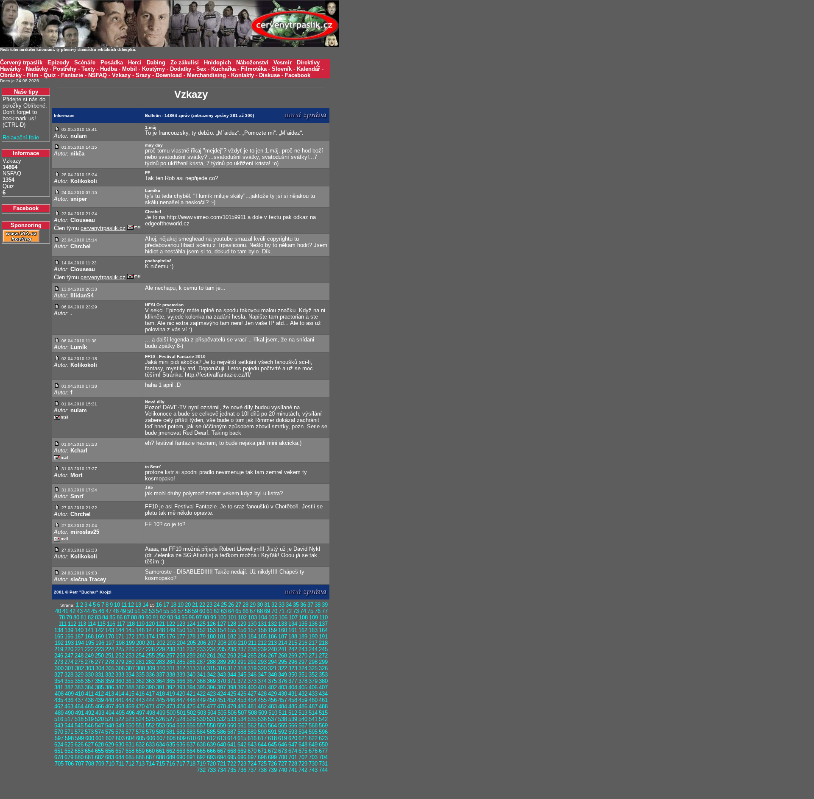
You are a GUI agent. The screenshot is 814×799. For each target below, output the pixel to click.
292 (252, 662)
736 (241, 770)
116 (111, 624)
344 (231, 674)
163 (313, 630)
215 (292, 643)
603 (120, 738)
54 (159, 611)
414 (119, 694)
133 (282, 624)
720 (211, 763)
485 (292, 706)
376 (282, 681)
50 (130, 611)
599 (79, 738)
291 (241, 662)
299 (323, 662)
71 (281, 611)
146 (140, 630)
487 (313, 706)
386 (109, 687)
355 (68, 681)
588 (241, 732)
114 (91, 624)
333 (119, 674)
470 (140, 706)
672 (272, 751)
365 (170, 681)
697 (252, 757)
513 (302, 713)
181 (221, 636)
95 (184, 617)
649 (313, 744)
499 (160, 713)
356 (79, 681)
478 (221, 706)
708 (89, 763)
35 (296, 605)
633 (150, 744)
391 (160, 687)
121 (160, 624)
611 (201, 738)
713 (140, 763)
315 (211, 668)
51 (137, 611)
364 (160, 681)
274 (68, 662)
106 (283, 617)
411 (89, 694)
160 (282, 630)
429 (272, 694)
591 (272, 732)
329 (79, 674)
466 (99, 706)
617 (262, 738)
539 (292, 719)
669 (241, 751)
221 (79, 649)
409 (69, 694)
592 (282, 732)
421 (191, 694)
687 (150, 757)
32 (274, 605)
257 (170, 655)
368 (201, 681)
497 (140, 713)
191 (323, 636)
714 (150, 763)
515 (323, 713)
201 (150, 643)
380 (323, 681)
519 (89, 719)
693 (211, 757)
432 (302, 694)
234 (211, 649)
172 (129, 636)
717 (180, 763)
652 (68, 751)
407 (323, 687)
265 (252, 655)
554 (170, 725)
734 (221, 770)
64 (231, 611)
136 (313, 624)
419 (170, 694)
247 (68, 655)
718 (191, 763)
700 (282, 757)
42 (72, 611)
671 (262, 751)
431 (292, 694)
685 (129, 757)
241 (282, 649)
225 (119, 649)
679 (68, 757)
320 (262, 668)
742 (302, 770)
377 (292, 681)
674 (292, 751)
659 (140, 751)
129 (241, 624)
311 (171, 668)
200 (140, 643)
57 (181, 611)
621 (302, 738)
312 (180, 668)
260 (201, 655)
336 (150, 674)
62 (217, 611)
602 (110, 738)
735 (231, 770)
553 (160, 725)
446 (170, 700)
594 (302, 732)
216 (302, 643)
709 (99, 763)
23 (209, 605)
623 (323, 738)
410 (79, 694)
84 (105, 617)
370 (221, 681)
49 (123, 611)
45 (94, 611)
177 (180, 636)
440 (109, 700)
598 (69, 738)
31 (267, 605)
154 (221, 630)
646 (282, 744)
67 (253, 611)
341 (201, 674)
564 (272, 725)
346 (252, 674)
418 (160, 694)
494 (110, 713)
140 (79, 630)
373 (252, 681)
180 (211, 636)
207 (211, 643)
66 (245, 611)
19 (181, 605)
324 (302, 668)
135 (302, 624)
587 (231, 732)
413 (109, 694)
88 (134, 617)
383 (79, 687)
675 (302, 751)
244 (313, 649)
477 (211, 706)
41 (65, 611)
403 (282, 687)
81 (83, 617)
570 (58, 732)
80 (76, 617)
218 (323, 643)
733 (211, 770)
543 (58, 725)
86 (120, 617)
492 (89, 713)
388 (129, 687)
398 (231, 687)
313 (191, 668)
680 (79, 757)
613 (221, 738)
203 (171, 643)
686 (140, 757)
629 (109, 744)
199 (130, 643)
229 (160, 649)
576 (119, 732)
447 (180, 700)
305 (110, 668)
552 (150, 725)
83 (98, 617)
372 (241, 681)
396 (211, 687)
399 (241, 687)
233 (201, 649)
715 (160, 763)
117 (121, 624)
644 (262, 744)
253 (129, 655)
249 (89, 655)
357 (89, 681)
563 (262, 725)
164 (323, 630)
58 (188, 611)
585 (211, 732)
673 (282, 751)
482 (262, 706)
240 (272, 649)
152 (201, 630)
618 (272, 738)
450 (211, 700)
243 (302, 649)
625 (68, 744)
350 (292, 674)
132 (272, 624)
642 (241, 744)
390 (150, 687)
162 (302, 630)
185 (262, 636)
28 (245, 605)
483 (272, 706)
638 (201, 744)
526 (160, 719)
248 (79, 655)
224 (109, 649)
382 (68, 687)
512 (292, 713)
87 (127, 617)
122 (170, 624)
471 (150, 706)
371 (231, 681)
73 (296, 611)
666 (211, 751)
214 (282, 643)
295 (282, 662)
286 (191, 662)
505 (221, 713)
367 (191, 681)
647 (292, 744)
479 (231, 706)
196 (99, 643)
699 (272, 757)
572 (79, 732)
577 (129, 732)
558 (211, 725)
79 (69, 617)
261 (211, 655)
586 (221, 732)
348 (272, 674)
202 (160, 643)
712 (129, 763)
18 (173, 605)
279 (119, 662)
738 (262, 770)
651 (58, 751)
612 (211, 738)
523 (129, 719)
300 (59, 668)
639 (211, 744)
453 (241, 700)
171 (119, 636)
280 (129, 662)
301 (69, 668)
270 (302, 655)
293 (262, 662)
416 (140, 694)
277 (99, 662)
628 (99, 744)
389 (140, 687)
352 (313, 674)
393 (180, 687)
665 (201, 751)
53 (152, 611)
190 (313, 636)
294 (272, 662)
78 (62, 617)
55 (166, 611)
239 (262, 649)
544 (68, 725)
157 (252, 630)
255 (150, 655)
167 (79, 636)
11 (124, 605)
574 (99, 732)
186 (272, 636)
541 (313, 719)
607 (160, 738)
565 (282, 725)
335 (140, 674)
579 (150, 732)
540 (302, 719)
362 (140, 681)
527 (170, 719)
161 (292, 630)
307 (130, 668)
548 (109, 725)
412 (99, 694)
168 (89, 636)
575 (109, 732)
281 (140, 662)
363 (150, 681)
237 (241, 649)
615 (241, 738)
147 (150, 630)
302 (79, 668)
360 (119, 681)
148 (160, 630)
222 (89, 649)
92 (163, 617)
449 (201, 700)
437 (79, 700)
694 (221, 757)
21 (195, 605)
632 (140, 744)
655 (99, 751)
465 (89, 706)
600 (89, 738)
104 (262, 617)
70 (274, 611)
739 (272, 770)
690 (180, 757)
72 (289, 611)
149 (170, 630)
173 (140, 636)
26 (231, 605)
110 (323, 617)
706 (69, 763)
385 (99, 687)
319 (252, 668)
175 (160, 636)
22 (202, 605)
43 (80, 611)
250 (99, 655)
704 (323, 757)
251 (109, 655)
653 (79, 751)
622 (313, 738)
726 (272, 763)
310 (160, 668)
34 (289, 605)
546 (89, 725)
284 (170, 662)
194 (79, 643)
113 (82, 624)
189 (302, 636)
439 (99, 700)
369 (211, 681)
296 (292, 662)
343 (221, 674)
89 (141, 617)
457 (282, 700)
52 (145, 611)
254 (140, 655)
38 (318, 605)
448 (191, 700)
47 (109, 611)
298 (313, 662)
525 (150, 719)
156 (241, 630)
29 (253, 605)
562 (252, 725)
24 (217, 605)
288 (211, 662)
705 (59, 763)
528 (180, 719)
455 (262, 700)
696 (241, 757)
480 (241, 706)
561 (241, 725)
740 (282, 770)
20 (188, 605)
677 (323, 751)
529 (191, 719)
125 (201, 624)
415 (129, 694)
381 (58, 687)
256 (160, 655)
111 (63, 624)
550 (129, 725)
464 (79, 706)
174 (150, 636)
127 (221, 624)
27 (238, 605)
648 (302, 744)
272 (323, 655)
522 (119, 719)
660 (150, 751)
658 (129, 751)
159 (272, 630)
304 (99, 668)
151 (191, 630)
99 (213, 617)
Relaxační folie (21, 137)
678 (58, 757)
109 (313, 617)
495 (120, 713)
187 (282, 636)
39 (325, 605)
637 (191, 744)
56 (173, 611)
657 (119, 751)
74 (303, 611)
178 (191, 636)
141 (89, 630)
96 (192, 617)
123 (180, 624)
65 (238, 611)
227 (140, 649)
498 (150, 713)
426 (241, 694)
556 (191, 725)
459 (302, 700)
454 (252, 700)
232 (191, 649)
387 (119, 687)
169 (99, 636)
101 (232, 617)
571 (68, 732)
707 (79, 763)
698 (262, 757)
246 (58, 655)
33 (281, 605)
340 (191, 674)
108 (303, 617)
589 (252, 732)
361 (129, 681)
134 (292, 624)
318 (241, 668)
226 (129, 649)
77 (325, 611)
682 (99, 757)
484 (282, 706)
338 (170, 674)
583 (191, 732)
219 (58, 649)
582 (180, 732)
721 (221, 763)
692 (201, 757)
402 (272, 687)
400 (252, 687)
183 (241, 636)
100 (221, 617)
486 (302, 706)
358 (99, 681)
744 (323, 770)
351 (302, 674)
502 (191, 713)
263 (231, 655)
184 (252, 636)
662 (170, 751)
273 (58, 662)
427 (252, 694)
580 (160, 732)
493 (99, 713)
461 (323, 700)
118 (130, 624)
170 (109, 636)
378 (302, 681)
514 (313, 713)
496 (130, 713)
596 (323, 732)
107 (293, 617)
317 (231, 668)
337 (160, 674)
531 (211, 719)
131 (262, 624)
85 (112, 617)
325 (313, 668)
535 (252, 719)
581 (170, 732)
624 (58, 744)
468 (119, 706)
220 (68, 649)
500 (171, 713)
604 (130, 738)
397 (221, 687)
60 (202, 611)
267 (272, 655)
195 (89, 643)
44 (87, 611)
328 (68, 674)
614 (231, 738)
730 (313, 763)
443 (140, 700)
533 (231, 719)
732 (201, 770)
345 (241, 674)
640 (221, 744)
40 (58, 611)
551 (140, 725)
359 (109, 681)
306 (120, 668)
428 (262, 694)
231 (180, 649)
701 (292, 757)
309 (150, 668)
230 (170, 649)
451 (221, 700)
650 (323, 744)
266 (262, 655)
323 (292, 668)
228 (150, 649)
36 (303, 605)
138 (58, 630)
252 (119, 655)
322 (282, 668)
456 (272, 700)
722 (231, 763)
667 (221, 751)
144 (119, 630)
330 (89, 674)
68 (260, 611)
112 (72, 624)
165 (58, 636)
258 (180, 655)
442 (129, 700)
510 (272, 713)
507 (242, 713)
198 (120, 643)
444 (150, 700)
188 (292, 636)
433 (313, 694)
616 (252, 738)
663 (180, 751)
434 (323, 694)
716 (170, 763)
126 (211, 624)
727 (282, 763)
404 (292, 687)
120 (150, 624)
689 (170, 757)
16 (159, 605)
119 (140, 624)
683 (109, 757)
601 (99, 738)
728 (292, 763)
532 (221, 719)
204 (181, 643)
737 (252, 770)
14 (145, 605)
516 (58, 719)
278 (109, 662)
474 (180, 706)
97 (199, 617)
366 (180, 681)
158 (262, 630)
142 (99, 630)
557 (201, 725)
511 (283, 713)
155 (231, 630)
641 (231, 744)
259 (191, 655)
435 (58, 700)
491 (79, 713)
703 (313, 757)
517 (68, 719)
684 (119, 757)
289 (221, 662)
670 (252, 751)
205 (191, 643)
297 (302, 662)
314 (201, 668)
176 (170, 636)
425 (231, 694)
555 (180, 725)
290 (231, 662)
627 (89, 744)
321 (272, 668)
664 (191, 751)
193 (69, 643)
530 (201, 719)
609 (181, 738)
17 (166, 605)
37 (310, 605)
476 (201, 706)
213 (272, 643)
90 (148, 617)
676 (313, 751)
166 (68, 636)
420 (180, 694)
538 (282, 719)
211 (252, 643)
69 (267, 611)
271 (313, 655)
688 (160, 757)
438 (89, 700)
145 (129, 630)
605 (140, 738)
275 (79, 662)
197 (110, 643)
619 (282, 738)
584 (201, 732)
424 (221, 694)
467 (109, 706)
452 (231, 700)
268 (282, 655)
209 (232, 643)
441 (119, 700)
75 (310, 611)
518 (79, 719)
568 (313, 725)
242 (292, 649)
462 (58, 706)
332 (109, 674)
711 (120, 763)
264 (241, 655)
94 (177, 617)
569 (323, 725)
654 (89, 751)
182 (231, 636)
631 (129, 744)
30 (260, 605)
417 (150, 694)
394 (191, 687)
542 (323, 719)
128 (231, 624)
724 (252, 763)
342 (211, 674)
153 (211, 630)
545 (79, 725)
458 (292, 700)
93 (170, 617)
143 (109, 630)
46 (101, 611)
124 (191, 624)
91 (156, 617)
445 (160, 700)
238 (252, 649)
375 (272, 681)
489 (59, 713)
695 (231, 757)
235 (221, 649)
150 (180, 630)
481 (252, 706)
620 (292, 738)
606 (150, 738)
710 (110, 763)
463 (68, 706)
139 (68, 630)
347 (262, 674)
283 (160, 662)
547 (99, 725)
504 (211, 713)
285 (180, 662)
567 (302, 725)
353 (323, 674)
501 (181, 713)
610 (191, 738)
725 (262, 763)
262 (221, 655)
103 (252, 617)
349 (282, 674)
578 (140, 732)
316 (221, 668)
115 (101, 624)
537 (272, 719)
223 (99, 649)
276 (89, 662)
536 (262, 719)
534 (241, 719)
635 (170, 744)
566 (292, 725)
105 (272, 617)
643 (252, 744)
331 (99, 674)
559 (221, 725)
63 (224, 611)
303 (89, 668)
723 (241, 763)
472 (160, 706)
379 (313, 681)
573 (89, 732)
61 (209, 611)
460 (313, 700)
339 (180, 674)
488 (323, 706)
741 (292, 770)
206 (201, 643)
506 (232, 713)
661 (160, 751)
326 (323, 668)
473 (170, 706)
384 (89, 687)
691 (191, 757)
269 (292, 655)
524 (140, 719)
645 (272, 744)
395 (201, 687)
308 (140, 668)
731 (323, 763)
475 (191, 706)
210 (242, 643)
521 (109, 719)
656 (109, 751)
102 (242, 617)
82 (91, 617)
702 (302, 757)
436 (68, 700)
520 (99, 719)
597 (59, 738)
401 (262, 687)
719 (201, 763)
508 (252, 713)
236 (231, 649)
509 (262, 713)
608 (171, 738)
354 (58, 681)
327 (58, 674)
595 (313, 732)
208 (221, 643)
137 (323, 624)
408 (59, 694)
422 (201, 694)
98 (206, 617)
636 (180, 744)
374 (262, 681)
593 (292, 732)
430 (282, 694)
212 (262, 643)
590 (262, 732)
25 (224, 605)
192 (59, 643)
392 (170, 687)
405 (302, 687)
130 (252, 624)
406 (313, 687)
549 (119, 725)
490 (69, 713)
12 (131, 605)
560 (231, 725)
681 (89, 757)
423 (211, 694)
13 (138, 605)
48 (116, 611)
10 (117, 605)
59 (195, 611)
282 (150, 662)
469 (129, 706)
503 (201, 713)
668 (231, 751)
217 (313, 643)
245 (323, 649)
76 (318, 611)
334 (129, 674)
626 (79, 744)
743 (313, 770)
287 (201, 662)
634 (160, 744)
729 (302, 763)
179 (201, 636)
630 (119, 744)
